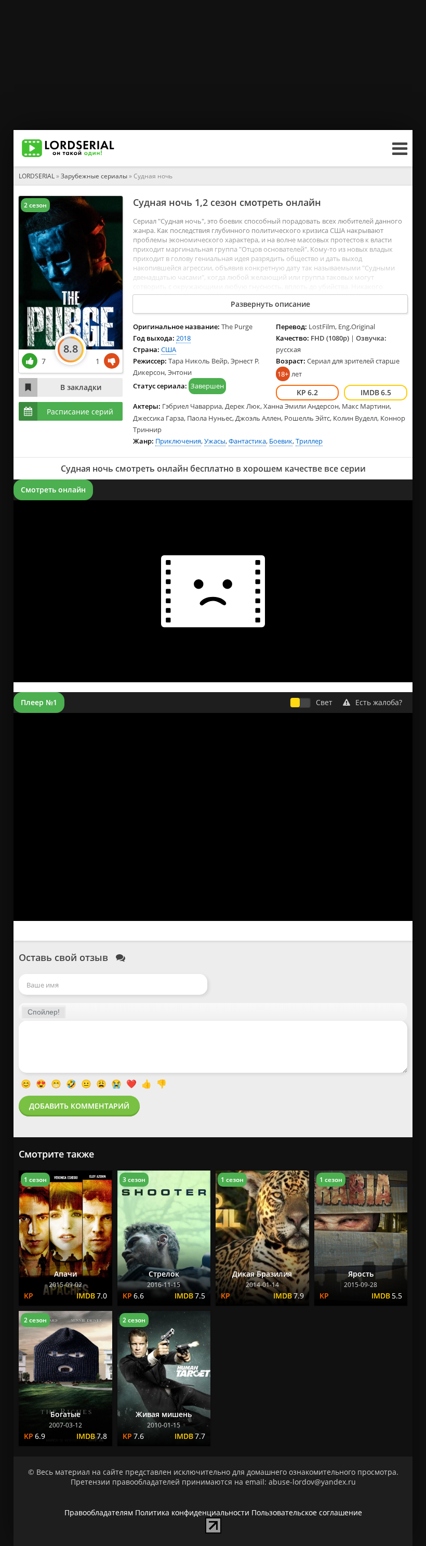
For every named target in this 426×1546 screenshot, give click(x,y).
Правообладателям (98, 1512)
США (168, 349)
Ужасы (214, 441)
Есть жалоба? (378, 702)
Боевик (280, 441)
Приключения (178, 441)
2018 (183, 338)
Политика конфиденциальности (192, 1512)
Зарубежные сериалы (94, 176)
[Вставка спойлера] (43, 1012)
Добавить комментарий (79, 1106)
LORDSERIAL (37, 176)
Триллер (309, 441)
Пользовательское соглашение (306, 1512)
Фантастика (247, 441)
